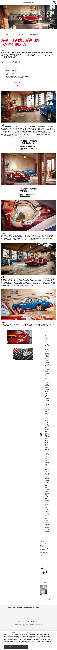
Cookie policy (29, 643)
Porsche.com (19, 607)
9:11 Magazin (36, 607)
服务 (14, 607)
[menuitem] (10, 607)
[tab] (41, 582)
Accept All (9, 647)
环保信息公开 (28, 627)
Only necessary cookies (21, 647)
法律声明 (9, 607)
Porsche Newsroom (28, 607)
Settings (34, 647)
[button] (2, 2)
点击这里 (26, 626)
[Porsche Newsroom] (28, 1)
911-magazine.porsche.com (44, 551)
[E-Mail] (49, 599)
